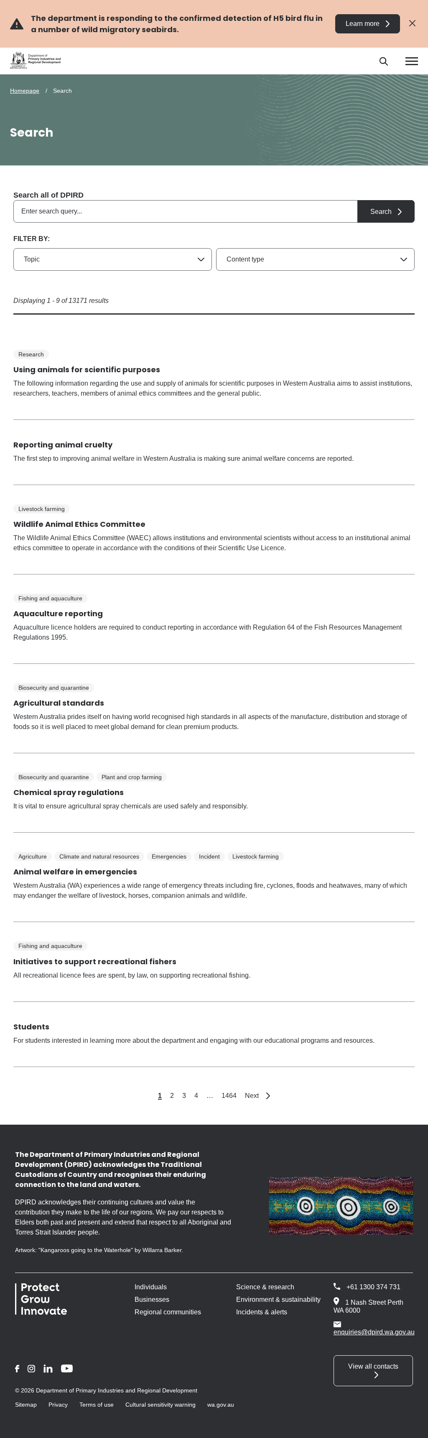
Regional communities (168, 1312)
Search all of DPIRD (48, 195)
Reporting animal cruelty (62, 445)
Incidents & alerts (261, 1312)
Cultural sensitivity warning (160, 1404)
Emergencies (169, 856)
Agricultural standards (58, 703)
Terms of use (96, 1404)
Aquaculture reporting (58, 613)
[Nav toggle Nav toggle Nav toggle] (411, 61)
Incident (209, 856)
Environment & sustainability (278, 1299)
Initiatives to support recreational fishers (94, 961)
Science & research (265, 1287)
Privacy (58, 1404)
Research (31, 354)
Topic (32, 259)
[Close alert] (412, 23)
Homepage (24, 90)
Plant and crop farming (132, 777)
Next (257, 1095)
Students (31, 1026)
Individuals (151, 1287)
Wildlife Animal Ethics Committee (79, 524)
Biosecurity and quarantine (53, 687)
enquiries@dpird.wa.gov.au (374, 1332)
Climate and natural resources (99, 856)
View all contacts (373, 1366)
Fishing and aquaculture (50, 598)
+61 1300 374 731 (373, 1287)
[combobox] (214, 211)
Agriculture (32, 856)
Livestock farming (41, 509)
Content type (245, 259)
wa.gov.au (220, 1404)
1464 (229, 1095)
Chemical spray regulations (68, 792)
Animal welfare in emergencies (75, 871)
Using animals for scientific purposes (86, 369)
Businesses (152, 1299)
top (411, 1426)
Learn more (363, 23)
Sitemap (26, 1404)
